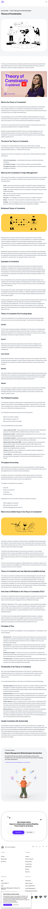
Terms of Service (29, 859)
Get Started (18, 832)
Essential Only (15, 904)
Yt (43, 846)
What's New (4, 859)
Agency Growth (28, 883)
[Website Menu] (46, 1)
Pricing (2, 856)
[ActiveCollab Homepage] (2, 1)
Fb (33, 846)
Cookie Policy (28, 864)
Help (2, 885)
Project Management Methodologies (20, 10)
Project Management (30, 888)
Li (39, 846)
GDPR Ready (28, 866)
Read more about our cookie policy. (10, 902)
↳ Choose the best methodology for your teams (17, 762)
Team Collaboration (30, 885)
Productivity (28, 880)
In (36, 846)
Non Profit (3, 861)
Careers (27, 856)
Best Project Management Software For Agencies (10, 889)
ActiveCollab (4, 10)
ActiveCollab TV (5, 883)
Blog (2, 880)
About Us (27, 871)
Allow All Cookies (8, 904)
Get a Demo (29, 832)
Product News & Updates (31, 891)
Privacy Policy (28, 861)
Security (27, 869)
